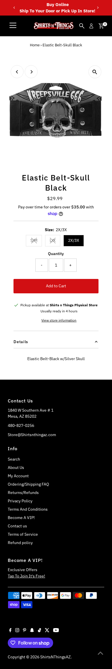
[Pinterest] (25, 631)
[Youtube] (56, 631)
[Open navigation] (13, 26)
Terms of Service (23, 534)
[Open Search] (81, 25)
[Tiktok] (39, 631)
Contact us (17, 526)
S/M (36, 241)
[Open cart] (101, 25)
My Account (18, 475)
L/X (55, 241)
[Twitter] (47, 631)
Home (35, 45)
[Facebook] (10, 631)
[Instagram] (17, 631)
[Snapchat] (32, 631)
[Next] (97, 7)
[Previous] (14, 7)
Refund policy (20, 542)
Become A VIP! (21, 517)
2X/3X (73, 240)
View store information (58, 320)
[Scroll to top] (100, 653)
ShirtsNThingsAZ (55, 657)
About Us (16, 467)
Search (14, 459)
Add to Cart (56, 285)
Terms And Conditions (28, 509)
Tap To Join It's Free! (26, 576)
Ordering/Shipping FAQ (28, 484)
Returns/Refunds (23, 492)
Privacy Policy (20, 500)
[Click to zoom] (94, 71)
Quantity (56, 253)
